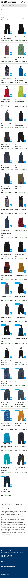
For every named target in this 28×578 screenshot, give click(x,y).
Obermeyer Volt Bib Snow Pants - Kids (19, 79)
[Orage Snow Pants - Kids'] (21, 267)
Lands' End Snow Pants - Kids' (20, 58)
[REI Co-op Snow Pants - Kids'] (21, 179)
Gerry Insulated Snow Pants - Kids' (20, 145)
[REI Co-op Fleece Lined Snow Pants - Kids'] (7, 137)
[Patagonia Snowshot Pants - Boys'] (7, 246)
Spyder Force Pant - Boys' (19, 255)
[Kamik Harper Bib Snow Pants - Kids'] (21, 353)
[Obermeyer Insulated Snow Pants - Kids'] (7, 158)
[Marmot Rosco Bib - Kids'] (7, 49)
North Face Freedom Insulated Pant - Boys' (6, 37)
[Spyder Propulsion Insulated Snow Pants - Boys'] (7, 179)
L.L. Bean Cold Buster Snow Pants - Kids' (20, 318)
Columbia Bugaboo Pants (21, 37)
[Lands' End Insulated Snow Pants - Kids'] (21, 395)
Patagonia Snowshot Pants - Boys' (6, 255)
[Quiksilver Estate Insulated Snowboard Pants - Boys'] (21, 91)
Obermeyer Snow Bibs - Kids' (6, 124)
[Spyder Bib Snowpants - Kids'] (21, 201)
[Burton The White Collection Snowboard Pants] (7, 415)
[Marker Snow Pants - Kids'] (21, 438)
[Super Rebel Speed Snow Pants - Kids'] (7, 201)
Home (2, 9)
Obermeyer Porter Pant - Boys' (7, 79)
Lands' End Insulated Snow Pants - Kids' (20, 403)
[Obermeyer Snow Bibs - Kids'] (7, 116)
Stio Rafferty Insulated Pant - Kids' (6, 447)
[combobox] (14, 5)
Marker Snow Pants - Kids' (20, 447)
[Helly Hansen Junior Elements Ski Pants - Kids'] (7, 330)
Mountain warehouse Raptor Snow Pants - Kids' (6, 101)
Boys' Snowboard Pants (9, 9)
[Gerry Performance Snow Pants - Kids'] (7, 353)
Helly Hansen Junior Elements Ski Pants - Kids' (6, 340)
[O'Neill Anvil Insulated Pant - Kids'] (21, 416)
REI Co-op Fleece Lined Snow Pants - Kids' (6, 145)
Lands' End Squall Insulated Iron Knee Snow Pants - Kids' (5, 491)
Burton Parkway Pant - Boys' (6, 276)
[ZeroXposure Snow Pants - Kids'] (7, 395)
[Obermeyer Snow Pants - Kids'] (21, 330)
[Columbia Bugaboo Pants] (21, 29)
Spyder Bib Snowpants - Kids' (20, 210)
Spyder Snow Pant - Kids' (21, 382)
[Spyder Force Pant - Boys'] (21, 246)
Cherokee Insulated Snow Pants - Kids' (19, 124)
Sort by (2, 17)
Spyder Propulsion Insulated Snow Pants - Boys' (6, 188)
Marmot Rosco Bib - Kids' (7, 57)
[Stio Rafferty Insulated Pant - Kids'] (7, 438)
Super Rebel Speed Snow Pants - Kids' (7, 210)
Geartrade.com (6, 574)
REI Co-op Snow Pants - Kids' (20, 187)
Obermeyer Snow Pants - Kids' (21, 339)
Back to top (14, 544)
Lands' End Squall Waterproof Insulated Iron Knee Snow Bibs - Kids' (6, 233)
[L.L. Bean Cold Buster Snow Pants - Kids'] (21, 309)
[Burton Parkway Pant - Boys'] (7, 267)
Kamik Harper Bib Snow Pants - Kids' (20, 361)
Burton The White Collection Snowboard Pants (6, 425)
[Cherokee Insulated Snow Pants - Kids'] (21, 116)
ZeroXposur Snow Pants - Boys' (21, 468)
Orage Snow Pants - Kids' (21, 275)
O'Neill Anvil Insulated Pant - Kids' (20, 424)
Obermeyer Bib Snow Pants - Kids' (6, 297)
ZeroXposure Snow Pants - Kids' (5, 403)
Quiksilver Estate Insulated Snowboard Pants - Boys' (20, 101)
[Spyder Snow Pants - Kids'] (21, 158)
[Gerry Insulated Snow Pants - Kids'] (21, 137)
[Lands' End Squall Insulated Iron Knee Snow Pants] (7, 459)
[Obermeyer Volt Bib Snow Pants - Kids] (21, 71)
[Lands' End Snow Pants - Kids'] (21, 50)
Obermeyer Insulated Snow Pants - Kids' (6, 166)
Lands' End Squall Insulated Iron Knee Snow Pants (5, 468)
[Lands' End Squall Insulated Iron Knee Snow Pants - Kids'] (7, 482)
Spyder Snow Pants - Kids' (20, 166)
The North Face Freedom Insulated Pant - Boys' (21, 231)
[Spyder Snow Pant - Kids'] (21, 374)
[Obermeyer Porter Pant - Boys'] (7, 70)
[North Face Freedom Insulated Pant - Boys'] (7, 29)
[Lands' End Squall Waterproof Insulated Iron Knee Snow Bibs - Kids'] (7, 222)
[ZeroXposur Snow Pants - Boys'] (21, 459)
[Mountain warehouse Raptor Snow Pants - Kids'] (7, 91)
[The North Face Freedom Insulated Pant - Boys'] (21, 222)
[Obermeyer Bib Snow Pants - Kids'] (7, 288)
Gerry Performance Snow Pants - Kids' (7, 361)
